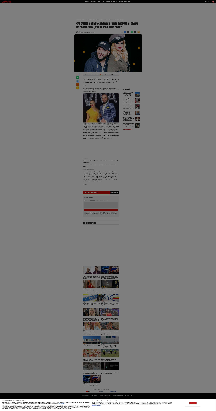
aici (25, 407)
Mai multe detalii (61, 403)
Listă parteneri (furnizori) (96, 405)
